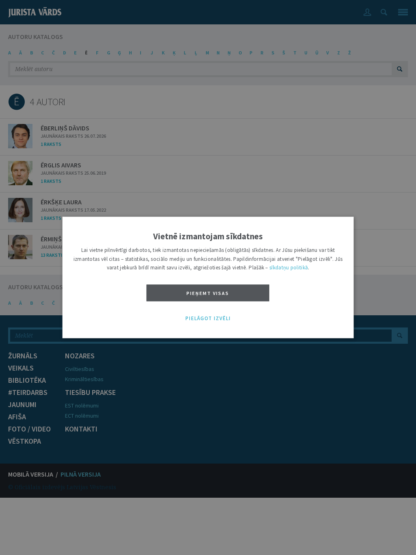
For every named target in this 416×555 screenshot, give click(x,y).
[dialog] (208, 277)
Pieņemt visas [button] (207, 293)
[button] (208, 318)
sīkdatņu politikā (288, 267)
